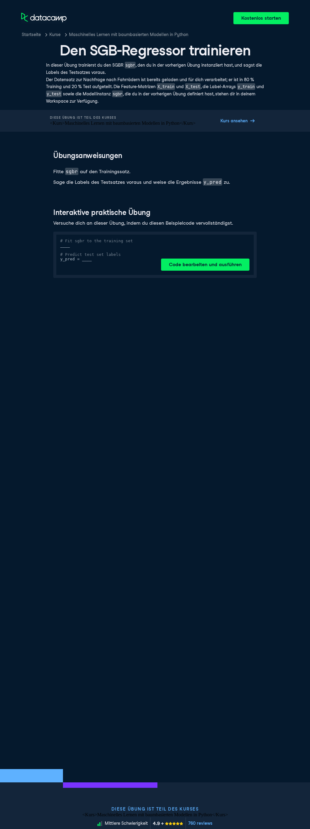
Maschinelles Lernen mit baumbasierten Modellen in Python (128, 34)
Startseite (31, 34)
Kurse (55, 34)
